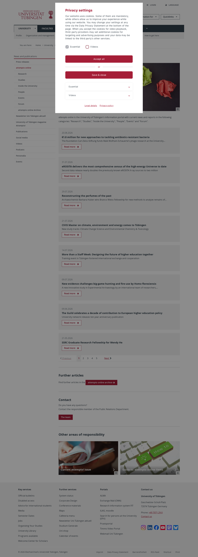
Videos (94, 46)
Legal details (91, 105)
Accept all (99, 59)
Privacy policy (106, 105)
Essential (75, 46)
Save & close (99, 75)
